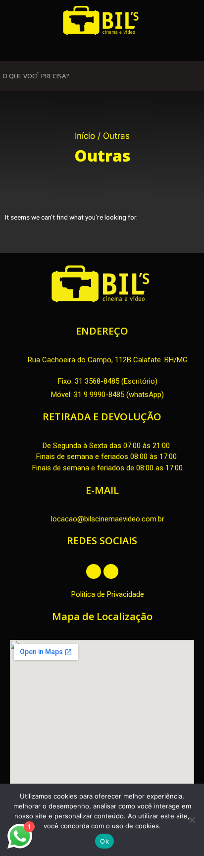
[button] (51, 53)
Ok (104, 841)
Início (85, 136)
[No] (192, 820)
